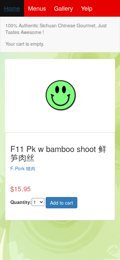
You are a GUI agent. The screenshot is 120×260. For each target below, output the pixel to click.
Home (12, 8)
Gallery (63, 8)
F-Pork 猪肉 (22, 168)
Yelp (86, 8)
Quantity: (21, 202)
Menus (37, 8)
